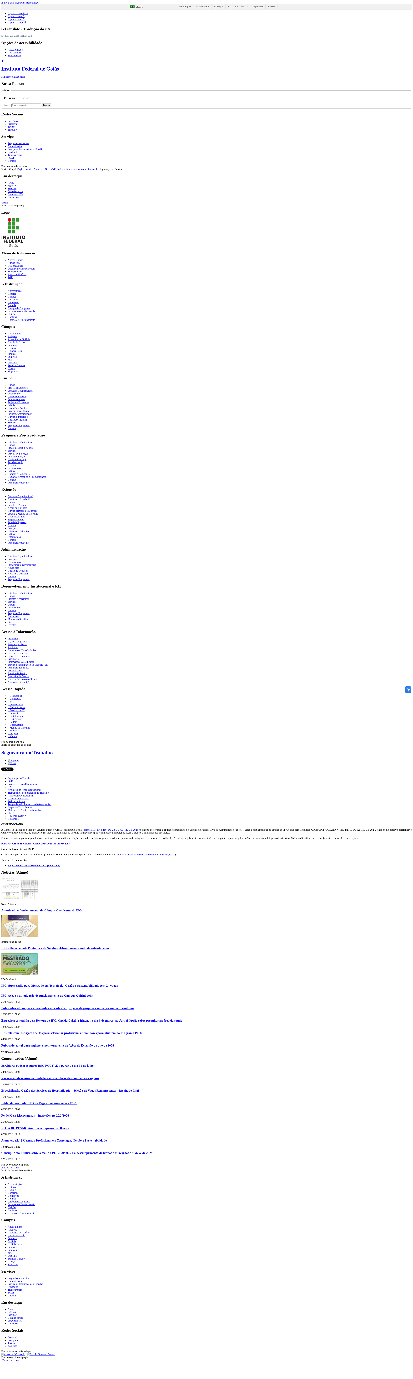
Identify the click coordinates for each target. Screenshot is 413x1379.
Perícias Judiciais (16, 801)
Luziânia (12, 362)
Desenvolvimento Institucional (81, 169)
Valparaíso (13, 371)
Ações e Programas (17, 641)
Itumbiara (12, 356)
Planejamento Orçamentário (22, 565)
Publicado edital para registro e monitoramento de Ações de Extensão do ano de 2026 (57, 1045)
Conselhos (13, 299)
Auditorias (13, 647)
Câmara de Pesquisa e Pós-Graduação (27, 476)
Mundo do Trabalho (19, 727)
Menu (4, 202)
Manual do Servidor (18, 619)
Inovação (14, 713)
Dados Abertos (15, 670)
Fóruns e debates (16, 399)
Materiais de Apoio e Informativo (24, 810)
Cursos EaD (14, 262)
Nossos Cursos (15, 260)
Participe (218, 6)
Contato (12, 160)
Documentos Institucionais (21, 268)
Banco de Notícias (17, 274)
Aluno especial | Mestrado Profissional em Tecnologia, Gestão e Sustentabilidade (54, 1140)
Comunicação (15, 146)
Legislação (258, 6)
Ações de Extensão (17, 508)
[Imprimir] (13, 760)
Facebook (13, 1337)
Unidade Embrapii (17, 459)
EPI (10, 787)
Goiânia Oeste (15, 351)
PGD (10, 277)
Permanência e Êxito (18, 411)
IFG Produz (15, 719)
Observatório (16, 724)
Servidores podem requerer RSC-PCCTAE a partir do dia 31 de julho (47, 1065)
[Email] (12, 763)
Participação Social (17, 644)
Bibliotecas (15, 698)
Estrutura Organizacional (20, 390)
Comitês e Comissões (19, 474)
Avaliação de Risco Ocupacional (24, 789)
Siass (10, 622)
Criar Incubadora (16, 516)
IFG (45, 169)
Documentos (14, 393)
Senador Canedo (16, 365)
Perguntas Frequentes (19, 425)
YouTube (12, 1346)
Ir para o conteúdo (18, 13)
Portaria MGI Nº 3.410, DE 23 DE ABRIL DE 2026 (110, 829)
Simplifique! (185, 6)
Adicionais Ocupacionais (20, 795)
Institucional (14, 638)
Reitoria (12, 293)
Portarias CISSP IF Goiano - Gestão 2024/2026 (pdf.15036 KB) (35, 843)
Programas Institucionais (20, 447)
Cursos (11, 385)
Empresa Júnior (16, 519)
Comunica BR (202, 6)
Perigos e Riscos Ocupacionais (23, 784)
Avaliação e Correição (19, 682)
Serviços (12, 422)
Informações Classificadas (21, 661)
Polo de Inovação (16, 456)
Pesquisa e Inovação (18, 453)
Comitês (12, 305)
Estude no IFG (15, 194)
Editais (11, 405)
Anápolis (12, 336)
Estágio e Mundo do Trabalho (23, 513)
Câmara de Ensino (17, 396)
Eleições (12, 314)
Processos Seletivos (18, 387)
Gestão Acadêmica (17, 419)
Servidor (12, 188)
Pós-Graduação (15, 462)
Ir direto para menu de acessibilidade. (20, 2)
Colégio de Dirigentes (19, 308)
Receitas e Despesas (18, 573)
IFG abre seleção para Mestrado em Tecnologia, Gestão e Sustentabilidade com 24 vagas (59, 985)
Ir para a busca (16, 19)
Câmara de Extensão (18, 531)
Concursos (13, 197)
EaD (11, 701)
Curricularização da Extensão (23, 510)
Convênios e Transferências (22, 650)
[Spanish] (26, 35)
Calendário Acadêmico (19, 408)
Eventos (12, 465)
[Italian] (22, 35)
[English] (8, 35)
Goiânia (12, 348)
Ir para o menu (16, 16)
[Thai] (31, 35)
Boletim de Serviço (17, 673)
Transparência (15, 155)
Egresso (12, 185)
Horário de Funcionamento (21, 319)
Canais (271, 6)
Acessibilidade (15, 49)
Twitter (11, 1343)
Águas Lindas (15, 333)
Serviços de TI (17, 710)
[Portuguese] (3, 35)
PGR (10, 781)
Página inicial (24, 169)
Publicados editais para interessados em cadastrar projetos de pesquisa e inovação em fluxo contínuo (67, 1008)
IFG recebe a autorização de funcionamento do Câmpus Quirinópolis (47, 995)
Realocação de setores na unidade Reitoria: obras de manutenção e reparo (50, 1078)
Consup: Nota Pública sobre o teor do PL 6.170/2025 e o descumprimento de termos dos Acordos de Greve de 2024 (77, 1153)
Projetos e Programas (18, 402)
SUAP (11, 157)
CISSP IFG (13, 818)
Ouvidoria (13, 152)
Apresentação (15, 290)
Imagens (13, 733)
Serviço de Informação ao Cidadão (25, 149)
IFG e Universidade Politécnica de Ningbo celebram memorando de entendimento (55, 948)
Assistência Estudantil (19, 499)
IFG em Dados (15, 265)
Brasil (139, 6)
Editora (13, 721)
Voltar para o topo (10, 1167)
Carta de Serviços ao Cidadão (23, 679)
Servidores (13, 659)
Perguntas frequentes (18, 143)
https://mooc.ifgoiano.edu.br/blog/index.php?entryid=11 (146, 854)
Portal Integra (16, 716)
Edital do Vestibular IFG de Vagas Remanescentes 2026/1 (39, 1103)
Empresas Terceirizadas (20, 807)
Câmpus (12, 296)
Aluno (37, 169)
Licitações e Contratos (19, 656)
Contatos (12, 317)
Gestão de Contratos (18, 570)
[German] (17, 35)
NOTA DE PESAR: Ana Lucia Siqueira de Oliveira (35, 1128)
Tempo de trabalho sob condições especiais (29, 804)
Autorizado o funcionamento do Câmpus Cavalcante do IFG (41, 910)
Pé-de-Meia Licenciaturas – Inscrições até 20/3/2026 (35, 1115)
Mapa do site (14, 55)
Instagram (13, 1340)
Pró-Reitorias (56, 169)
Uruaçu (11, 368)
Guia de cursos (15, 191)
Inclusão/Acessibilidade (20, 413)
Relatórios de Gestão (18, 676)
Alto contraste (15, 52)
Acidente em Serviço (18, 798)
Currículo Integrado (18, 416)
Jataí (10, 359)
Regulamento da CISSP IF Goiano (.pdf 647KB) (34, 865)
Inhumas (12, 353)
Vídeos (13, 736)
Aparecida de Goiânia (19, 339)
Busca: (7, 105)
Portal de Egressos (17, 522)
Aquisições (13, 567)
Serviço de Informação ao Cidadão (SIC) (28, 664)
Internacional (16, 704)
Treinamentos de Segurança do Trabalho (28, 792)
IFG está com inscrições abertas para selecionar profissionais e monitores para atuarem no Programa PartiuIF (73, 1033)
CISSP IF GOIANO (18, 816)
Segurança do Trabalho (27, 752)
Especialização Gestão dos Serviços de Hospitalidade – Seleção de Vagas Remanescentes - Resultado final (70, 1090)
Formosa (12, 345)
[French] (13, 35)
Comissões (13, 302)
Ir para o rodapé (17, 22)
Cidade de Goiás (16, 342)
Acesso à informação (238, 6)
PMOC (11, 813)
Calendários (15, 695)
